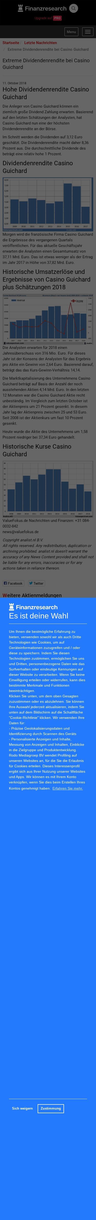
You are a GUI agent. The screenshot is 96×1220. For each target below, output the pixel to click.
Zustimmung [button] (51, 1108)
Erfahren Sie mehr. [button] (67, 788)
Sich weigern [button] (22, 1108)
